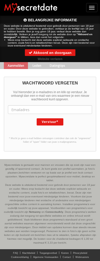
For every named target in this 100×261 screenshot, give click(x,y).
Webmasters (82, 257)
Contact (67, 257)
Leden (37, 65)
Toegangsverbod (48, 253)
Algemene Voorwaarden (45, 257)
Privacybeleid (80, 253)
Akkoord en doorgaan (52, 53)
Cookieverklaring (20, 257)
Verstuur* (50, 122)
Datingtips (57, 65)
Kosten (65, 253)
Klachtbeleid (28, 253)
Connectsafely (54, 211)
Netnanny (35, 211)
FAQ (15, 253)
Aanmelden (16, 65)
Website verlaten (50, 59)
